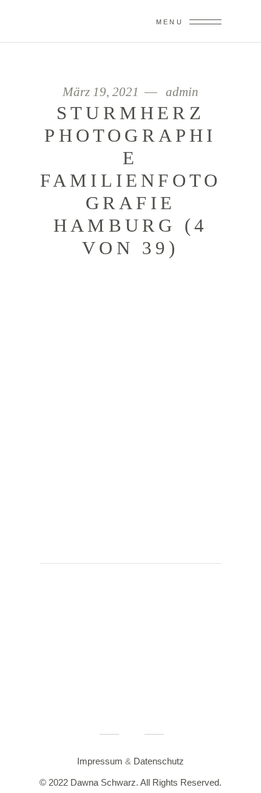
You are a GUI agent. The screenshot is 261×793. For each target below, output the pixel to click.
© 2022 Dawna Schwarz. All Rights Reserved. (130, 782)
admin (182, 92)
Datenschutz (159, 761)
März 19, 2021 (102, 92)
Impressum (100, 761)
